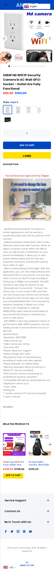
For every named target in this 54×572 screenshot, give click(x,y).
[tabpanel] (27, 37)
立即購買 (27, 155)
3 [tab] (13, 66)
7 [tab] (21, 66)
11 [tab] (30, 66)
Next (49, 38)
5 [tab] (17, 66)
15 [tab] (38, 66)
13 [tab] (34, 66)
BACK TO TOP (27, 565)
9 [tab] (26, 66)
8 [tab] (24, 66)
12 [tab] (32, 66)
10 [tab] (28, 66)
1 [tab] (9, 66)
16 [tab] (40, 66)
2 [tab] (11, 66)
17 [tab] (43, 66)
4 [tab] (15, 66)
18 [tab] (45, 66)
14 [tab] (36, 66)
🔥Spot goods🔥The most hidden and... (13, 463)
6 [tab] (19, 66)
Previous (4, 38)
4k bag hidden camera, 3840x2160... (39, 463)
